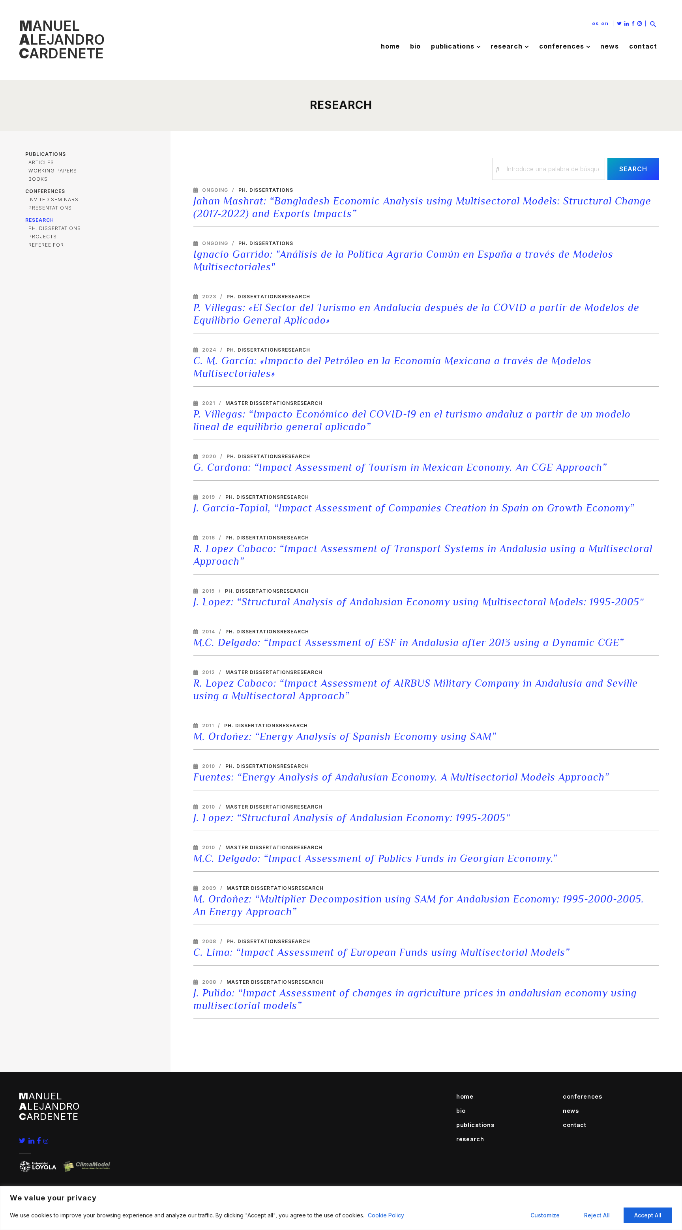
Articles (41, 162)
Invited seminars (53, 199)
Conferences (561, 46)
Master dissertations (259, 403)
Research (507, 46)
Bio (415, 46)
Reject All (597, 1215)
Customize (545, 1215)
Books (38, 179)
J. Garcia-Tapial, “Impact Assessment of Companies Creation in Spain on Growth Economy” (414, 508)
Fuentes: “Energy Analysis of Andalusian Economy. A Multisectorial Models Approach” (401, 777)
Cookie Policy (386, 1215)
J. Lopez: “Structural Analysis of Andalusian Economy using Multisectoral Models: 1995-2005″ (418, 602)
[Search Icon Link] (653, 23)
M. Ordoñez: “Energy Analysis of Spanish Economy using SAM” (345, 736)
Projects (42, 237)
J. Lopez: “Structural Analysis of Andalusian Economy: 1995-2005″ (351, 818)
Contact (643, 46)
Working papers (52, 171)
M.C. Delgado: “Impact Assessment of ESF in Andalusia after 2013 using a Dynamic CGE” (408, 642)
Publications (452, 46)
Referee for (46, 245)
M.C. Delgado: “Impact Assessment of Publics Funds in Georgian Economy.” (375, 858)
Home (390, 46)
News (609, 46)
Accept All (647, 1215)
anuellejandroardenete (62, 39)
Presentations (50, 208)
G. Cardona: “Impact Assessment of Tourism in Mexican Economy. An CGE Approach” (400, 467)
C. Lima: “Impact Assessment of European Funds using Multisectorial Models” (381, 952)
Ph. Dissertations (54, 228)
